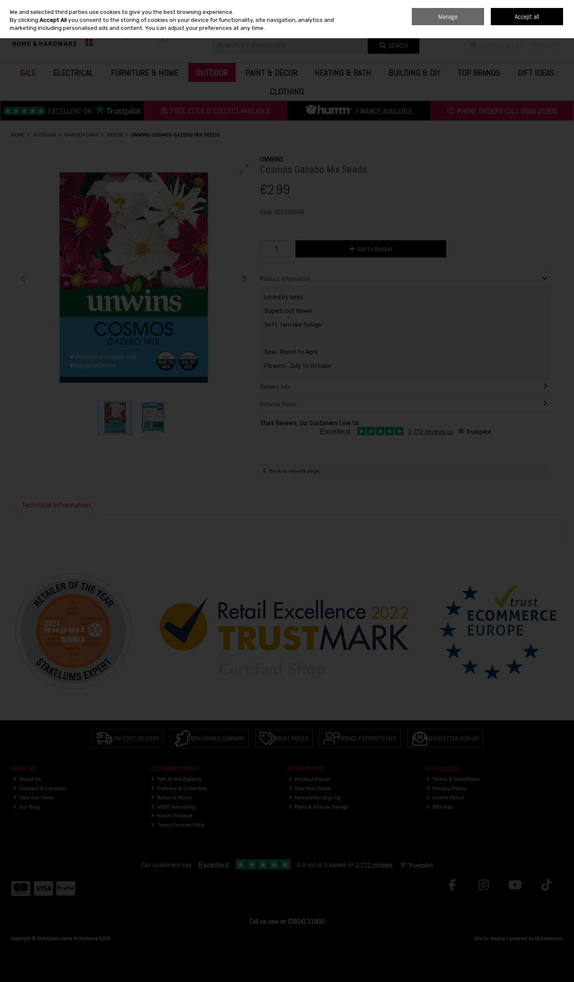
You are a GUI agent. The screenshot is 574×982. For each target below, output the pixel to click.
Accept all (527, 16)
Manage (448, 16)
